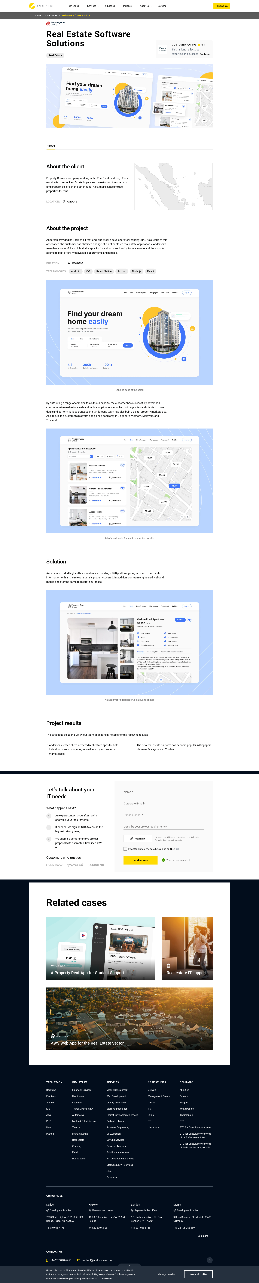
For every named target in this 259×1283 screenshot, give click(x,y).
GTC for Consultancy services (195, 1127)
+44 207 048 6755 (140, 1227)
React (49, 1127)
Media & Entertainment (84, 1121)
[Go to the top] (210, 1260)
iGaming (76, 1146)
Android (50, 1102)
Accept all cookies (198, 1274)
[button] (81, 6)
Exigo (151, 1115)
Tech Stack (73, 5)
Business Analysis (116, 1146)
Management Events (159, 1096)
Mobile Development (117, 1090)
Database (112, 1177)
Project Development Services (122, 1115)
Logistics (77, 1102)
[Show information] (177, 849)
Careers (162, 5)
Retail (75, 1152)
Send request (141, 860)
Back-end (51, 1090)
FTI (149, 1121)
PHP (48, 1121)
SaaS (109, 1171)
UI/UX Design (114, 1133)
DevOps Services (115, 1139)
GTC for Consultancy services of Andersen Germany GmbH (195, 1145)
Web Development (116, 1096)
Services (91, 5)
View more (107, 1278)
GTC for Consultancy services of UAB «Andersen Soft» (195, 1135)
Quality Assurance (116, 1102)
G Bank (152, 1102)
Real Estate (78, 1139)
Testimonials (186, 1115)
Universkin (153, 1127)
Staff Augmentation (117, 1108)
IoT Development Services (120, 1158)
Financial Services (81, 1090)
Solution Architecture (118, 1152)
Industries (109, 5)
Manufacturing (80, 1133)
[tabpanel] (129, 460)
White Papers (187, 1108)
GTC (182, 1121)
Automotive (78, 1115)
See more (203, 1235)
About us (144, 5)
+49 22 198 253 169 (184, 1227)
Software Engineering (118, 1127)
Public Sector (79, 1158)
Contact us (222, 6)
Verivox (152, 1090)
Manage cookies (166, 1274)
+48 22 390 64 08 (98, 1227)
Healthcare (78, 1096)
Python (50, 1133)
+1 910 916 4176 (55, 1227)
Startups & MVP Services (120, 1164)
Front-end (51, 1096)
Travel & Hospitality (82, 1108)
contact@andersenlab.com (98, 1260)
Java (49, 1115)
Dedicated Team (115, 1121)
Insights (127, 5)
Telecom (76, 1127)
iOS (48, 1108)
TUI (150, 1108)
